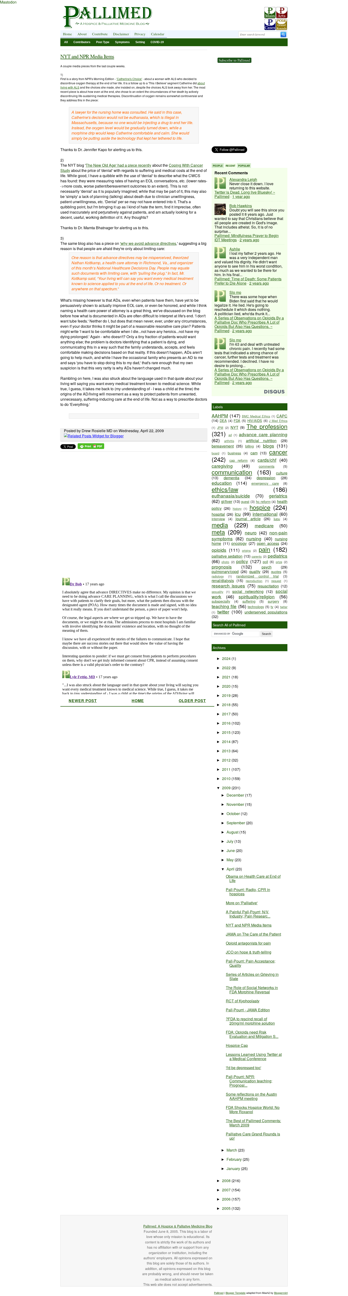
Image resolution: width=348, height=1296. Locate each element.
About (82, 33)
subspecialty (221, 601)
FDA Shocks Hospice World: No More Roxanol (253, 1109)
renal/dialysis (223, 580)
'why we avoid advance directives (148, 243)
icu (238, 514)
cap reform (238, 460)
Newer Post (83, 700)
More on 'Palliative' (242, 903)
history (237, 508)
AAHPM (220, 415)
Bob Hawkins (240, 205)
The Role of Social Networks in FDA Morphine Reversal (252, 990)
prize (279, 562)
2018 (227, 704)
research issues (228, 585)
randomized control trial (257, 576)
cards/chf (267, 460)
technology (256, 606)
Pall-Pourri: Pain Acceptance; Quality (250, 963)
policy (242, 561)
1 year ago (241, 196)
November (236, 804)
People (218, 165)
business (234, 452)
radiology (218, 576)
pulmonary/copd (225, 571)
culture (281, 473)
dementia (231, 477)
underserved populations (266, 612)
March (232, 1150)
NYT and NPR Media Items (87, 56)
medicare (264, 525)
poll (265, 561)
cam (254, 453)
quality (254, 571)
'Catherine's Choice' (129, 79)
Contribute (100, 33)
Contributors (81, 42)
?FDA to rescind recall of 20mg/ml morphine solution (250, 1021)
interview (218, 518)
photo (225, 562)
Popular (244, 165)
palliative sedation (227, 556)
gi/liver (226, 501)
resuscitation (268, 586)
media (220, 524)
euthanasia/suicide (231, 495)
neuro (251, 532)
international (265, 514)
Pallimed (218, 1293)
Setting (140, 42)
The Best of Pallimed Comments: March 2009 (253, 1123)
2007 (227, 1190)
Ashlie (234, 249)
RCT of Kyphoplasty (242, 1001)
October (234, 813)
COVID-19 (157, 42)
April (231, 869)
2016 (227, 723)
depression (266, 477)
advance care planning (263, 434)
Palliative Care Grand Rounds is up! (253, 1136)
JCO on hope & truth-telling (248, 952)
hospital (218, 514)
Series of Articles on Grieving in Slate (252, 976)
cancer (278, 452)
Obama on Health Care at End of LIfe (253, 878)
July (230, 841)
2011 (227, 769)
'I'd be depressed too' (243, 1067)
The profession (266, 426)
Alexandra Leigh (243, 179)
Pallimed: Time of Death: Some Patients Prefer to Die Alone (247, 281)
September (236, 822)
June (231, 850)
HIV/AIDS (254, 420)
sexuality (217, 591)
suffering (248, 601)
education (222, 483)
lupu (277, 518)
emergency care (265, 483)
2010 (227, 778)
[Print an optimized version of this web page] (91, 447)
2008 (227, 1180)
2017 (227, 714)
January (234, 1168)
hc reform (263, 501)
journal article (248, 518)
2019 (227, 695)
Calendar (157, 33)
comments (266, 466)
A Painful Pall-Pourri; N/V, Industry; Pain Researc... (248, 914)
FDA (237, 420)
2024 (227, 658)
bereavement (223, 446)
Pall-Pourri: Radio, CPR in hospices (248, 892)
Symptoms (122, 42)
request (276, 580)
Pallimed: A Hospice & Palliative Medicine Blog (177, 1226)
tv (272, 606)
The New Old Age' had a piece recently (118, 165)
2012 (227, 760)
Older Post (192, 700)
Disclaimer (121, 33)
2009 (227, 787)
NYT (234, 427)
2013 (227, 750)
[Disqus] (130, 513)
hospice (260, 507)
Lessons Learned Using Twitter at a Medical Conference (254, 1056)
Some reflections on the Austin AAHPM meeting (251, 1096)
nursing (253, 538)
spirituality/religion (257, 596)
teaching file (224, 606)
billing (249, 446)
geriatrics (278, 495)
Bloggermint (281, 1293)
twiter (283, 607)
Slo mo (235, 292)
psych (267, 567)
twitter (223, 611)
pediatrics (277, 555)
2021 (227, 677)
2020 (227, 686)
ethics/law (225, 489)
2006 (227, 1199)
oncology (239, 543)
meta (218, 532)
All (66, 42)
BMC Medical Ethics (256, 416)
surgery (273, 601)
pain (264, 549)
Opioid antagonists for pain (248, 943)
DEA (223, 420)
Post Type (102, 42)
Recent (230, 165)
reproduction (254, 580)
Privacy (140, 33)
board (215, 453)
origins (246, 550)
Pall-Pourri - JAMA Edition (248, 1010)
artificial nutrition (261, 440)
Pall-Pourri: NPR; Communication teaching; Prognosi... (249, 1081)
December (236, 795)
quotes (276, 571)
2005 (227, 1208)
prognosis (222, 566)
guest (245, 501)
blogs (268, 445)
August (233, 832)
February (235, 1159)
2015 (227, 732)
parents (257, 556)
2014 (227, 741)
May (231, 859)
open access (268, 543)
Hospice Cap (237, 1045)
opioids (219, 550)
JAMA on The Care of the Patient (253, 934)
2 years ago (249, 239)
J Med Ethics (278, 420)
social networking (247, 591)
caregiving (222, 465)
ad (230, 435)
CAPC (282, 416)
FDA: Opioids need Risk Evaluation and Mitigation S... (252, 1034)
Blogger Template (235, 1293)
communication (232, 472)
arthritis (229, 441)
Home (67, 33)
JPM (220, 427)
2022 (227, 667)
